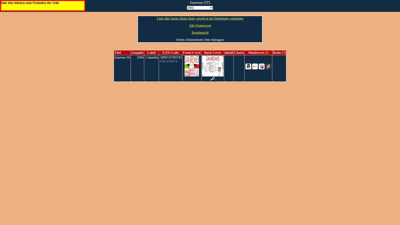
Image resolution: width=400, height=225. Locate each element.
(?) (266, 52)
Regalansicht (200, 32)
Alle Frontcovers (200, 25)
